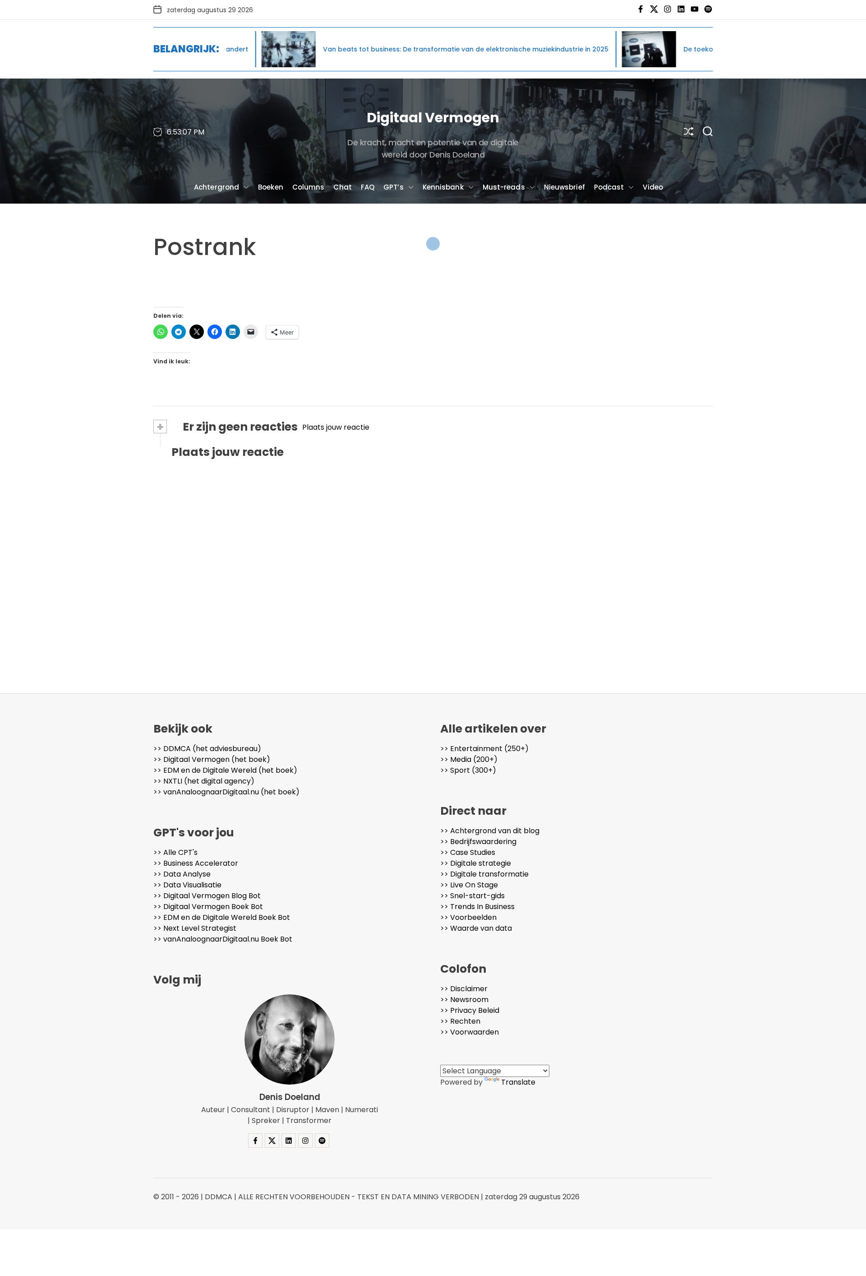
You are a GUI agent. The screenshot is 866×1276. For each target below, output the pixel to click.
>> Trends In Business (477, 906)
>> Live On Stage (469, 885)
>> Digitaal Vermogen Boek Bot (208, 906)
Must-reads (504, 187)
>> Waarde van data (476, 928)
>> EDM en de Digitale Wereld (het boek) (225, 770)
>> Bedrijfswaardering (478, 841)
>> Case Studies (467, 852)
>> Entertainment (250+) (484, 748)
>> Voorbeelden (468, 917)
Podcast (609, 187)
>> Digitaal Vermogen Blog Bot (207, 896)
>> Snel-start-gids (472, 896)
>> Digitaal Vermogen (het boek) (211, 759)
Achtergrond (216, 187)
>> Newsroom (464, 999)
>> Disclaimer (464, 989)
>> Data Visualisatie (187, 885)
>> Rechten (460, 1021)
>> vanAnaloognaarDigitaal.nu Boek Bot (222, 939)
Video (653, 187)
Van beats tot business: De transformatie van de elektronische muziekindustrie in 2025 (406, 49)
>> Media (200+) (468, 759)
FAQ (367, 187)
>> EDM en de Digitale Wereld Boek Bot (221, 917)
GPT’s (393, 187)
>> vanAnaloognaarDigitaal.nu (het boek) (226, 792)
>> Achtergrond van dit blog (489, 831)
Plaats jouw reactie (335, 427)
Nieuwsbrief (564, 187)
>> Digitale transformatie (484, 874)
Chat (342, 187)
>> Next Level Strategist (194, 928)
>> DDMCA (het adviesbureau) (207, 748)
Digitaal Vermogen (433, 117)
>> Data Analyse (182, 874)
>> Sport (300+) (468, 770)
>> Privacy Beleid (469, 1010)
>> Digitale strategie (475, 863)
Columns (308, 187)
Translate (518, 1082)
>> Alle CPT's (175, 852)
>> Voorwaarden (469, 1032)
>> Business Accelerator (195, 863)
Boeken (270, 187)
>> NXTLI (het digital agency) (203, 781)
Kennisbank (443, 187)
